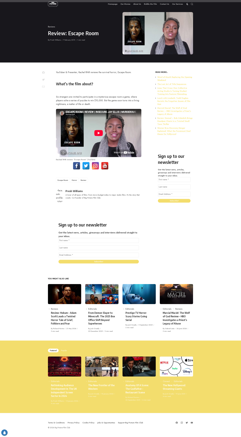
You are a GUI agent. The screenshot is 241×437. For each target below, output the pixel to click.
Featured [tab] (53, 350)
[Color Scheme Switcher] (187, 4)
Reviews (51, 26)
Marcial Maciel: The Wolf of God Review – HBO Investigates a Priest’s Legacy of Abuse (174, 111)
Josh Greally (95, 328)
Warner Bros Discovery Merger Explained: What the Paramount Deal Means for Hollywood (174, 131)
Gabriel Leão (170, 328)
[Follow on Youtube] (192, 422)
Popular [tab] (64, 350)
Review (83, 180)
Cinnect (166, 381)
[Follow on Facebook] (176, 422)
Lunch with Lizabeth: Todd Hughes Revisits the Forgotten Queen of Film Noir (173, 101)
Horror (74, 180)
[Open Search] (191, 4)
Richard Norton (58, 328)
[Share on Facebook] (43, 72)
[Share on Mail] (43, 86)
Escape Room (63, 180)
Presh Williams (55, 40)
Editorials (92, 308)
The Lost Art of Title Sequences (171, 84)
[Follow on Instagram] (181, 422)
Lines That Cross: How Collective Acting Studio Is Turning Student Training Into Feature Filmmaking (172, 91)
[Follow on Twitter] (187, 422)
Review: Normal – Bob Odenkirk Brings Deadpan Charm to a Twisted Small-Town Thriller (175, 121)
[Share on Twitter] (43, 79)
